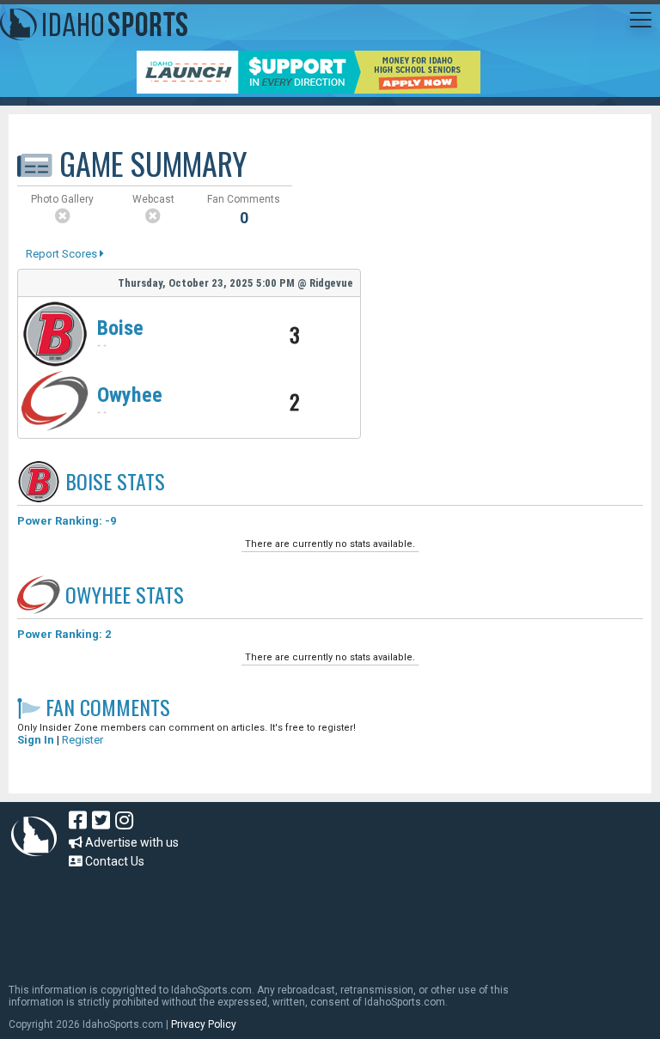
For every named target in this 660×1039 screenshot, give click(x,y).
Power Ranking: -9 (66, 520)
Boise (120, 328)
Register (82, 739)
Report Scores (63, 253)
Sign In (35, 739)
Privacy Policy (203, 1024)
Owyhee (129, 395)
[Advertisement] (321, 918)
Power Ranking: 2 (64, 634)
